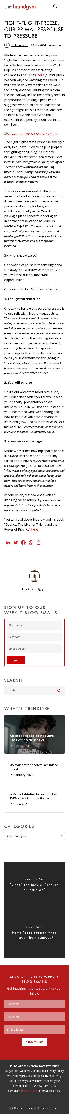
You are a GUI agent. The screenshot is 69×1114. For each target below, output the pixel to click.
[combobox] (34, 836)
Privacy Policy (29, 1090)
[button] (63, 6)
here (40, 75)
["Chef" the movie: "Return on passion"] (34, 886)
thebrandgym (19, 45)
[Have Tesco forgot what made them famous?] (34, 934)
